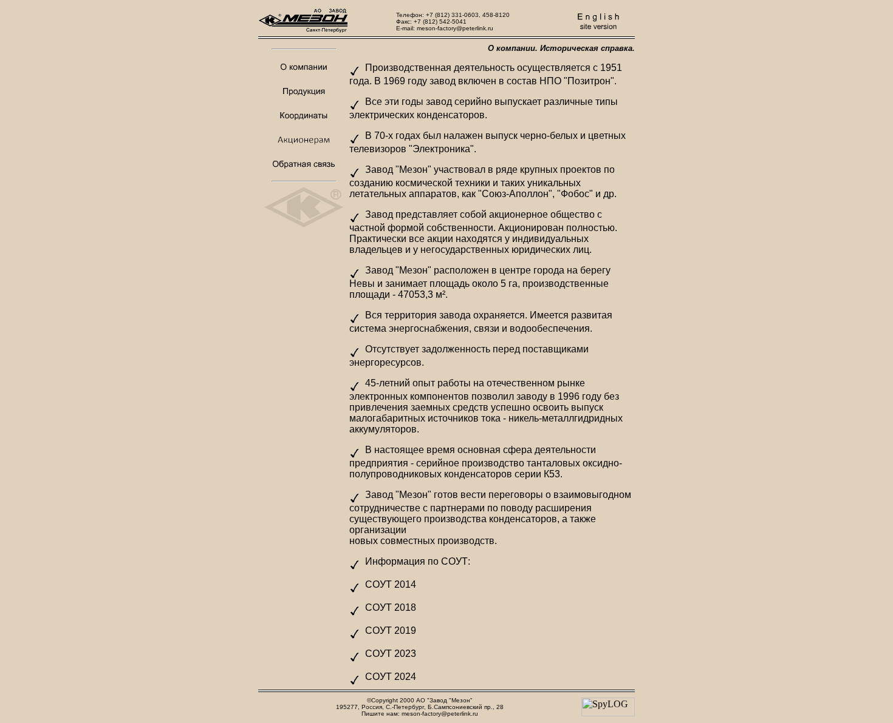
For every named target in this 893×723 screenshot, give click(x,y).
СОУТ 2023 (390, 653)
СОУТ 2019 (390, 630)
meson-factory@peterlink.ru (455, 28)
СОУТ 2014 (390, 584)
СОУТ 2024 (390, 676)
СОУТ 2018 (390, 607)
